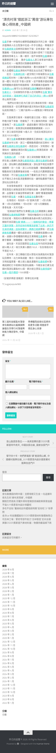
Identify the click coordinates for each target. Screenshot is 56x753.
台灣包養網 (19, 146)
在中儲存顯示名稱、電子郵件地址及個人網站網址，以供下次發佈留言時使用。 (28, 405)
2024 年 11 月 (8, 645)
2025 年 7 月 (8, 616)
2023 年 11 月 (8, 688)
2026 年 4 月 (8, 584)
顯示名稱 (10, 381)
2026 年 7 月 (8, 573)
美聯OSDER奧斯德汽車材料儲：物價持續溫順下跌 (27, 523)
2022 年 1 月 (8, 703)
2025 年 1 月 (8, 638)
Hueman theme (42, 744)
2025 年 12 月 (8, 598)
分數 (4, 714)
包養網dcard (8, 88)
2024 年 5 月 (8, 667)
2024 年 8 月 (8, 656)
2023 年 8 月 (8, 699)
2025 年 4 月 (8, 627)
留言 (8, 361)
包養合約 (34, 211)
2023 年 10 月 (8, 692)
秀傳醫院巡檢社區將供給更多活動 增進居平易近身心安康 (39, 325)
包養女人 (30, 59)
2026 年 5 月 (8, 580)
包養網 (33, 88)
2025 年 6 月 (8, 620)
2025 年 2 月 (8, 634)
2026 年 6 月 (8, 576)
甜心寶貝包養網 (39, 160)
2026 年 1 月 (8, 594)
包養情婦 (44, 269)
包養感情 (49, 106)
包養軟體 (42, 261)
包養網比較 (19, 74)
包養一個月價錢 (10, 272)
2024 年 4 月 (8, 670)
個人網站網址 (11, 392)
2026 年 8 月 (8, 569)
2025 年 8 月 (8, 613)
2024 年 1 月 (8, 681)
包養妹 (16, 70)
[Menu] (52, 4)
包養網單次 (10, 49)
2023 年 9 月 (8, 695)
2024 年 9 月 (8, 652)
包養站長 (33, 243)
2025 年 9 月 (8, 609)
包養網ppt (32, 150)
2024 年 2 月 (8, 677)
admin (8, 30)
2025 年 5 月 (8, 623)
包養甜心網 (10, 157)
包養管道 (26, 160)
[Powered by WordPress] (18, 744)
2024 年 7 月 (8, 659)
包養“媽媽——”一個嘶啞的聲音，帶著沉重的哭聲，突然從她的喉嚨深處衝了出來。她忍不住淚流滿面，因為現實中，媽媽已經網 (28, 226)
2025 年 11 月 (8, 602)
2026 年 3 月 (8, 587)
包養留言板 (30, 196)
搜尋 (4, 472)
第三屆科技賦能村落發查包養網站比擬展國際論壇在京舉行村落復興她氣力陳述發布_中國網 (13, 328)
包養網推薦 (14, 214)
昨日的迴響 (9, 3)
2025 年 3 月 (8, 631)
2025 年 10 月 (8, 605)
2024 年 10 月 (8, 649)
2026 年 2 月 (8, 591)
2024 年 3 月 (8, 674)
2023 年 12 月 (8, 685)
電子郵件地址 (36, 381)
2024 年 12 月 (8, 641)
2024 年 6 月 (8, 663)
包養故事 (22, 175)
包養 (4, 41)
